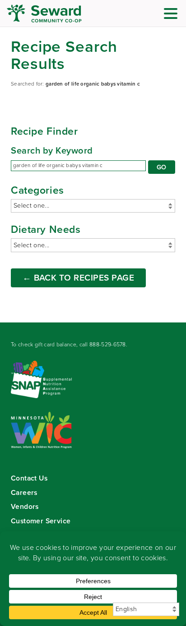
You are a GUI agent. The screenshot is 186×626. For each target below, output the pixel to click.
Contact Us (29, 478)
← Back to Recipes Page (79, 277)
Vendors (25, 506)
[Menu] (173, 15)
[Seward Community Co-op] (61, 14)
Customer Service (40, 521)
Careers (24, 492)
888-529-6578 (107, 344)
